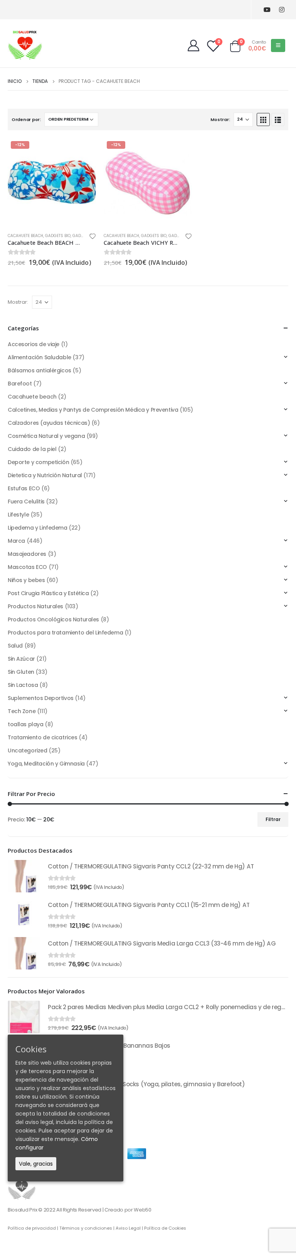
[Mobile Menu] (278, 45)
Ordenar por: (26, 119)
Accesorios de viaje (33, 344)
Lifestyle (18, 514)
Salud (15, 646)
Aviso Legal (128, 1228)
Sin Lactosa (23, 685)
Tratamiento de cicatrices (42, 737)
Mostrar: (220, 119)
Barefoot (20, 383)
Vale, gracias (36, 1164)
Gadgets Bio (58, 236)
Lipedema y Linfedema (37, 528)
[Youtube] (267, 10)
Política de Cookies (165, 1228)
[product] (24, 876)
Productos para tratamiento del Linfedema (65, 632)
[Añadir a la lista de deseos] (92, 237)
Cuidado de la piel (32, 449)
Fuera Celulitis (26, 501)
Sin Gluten (21, 672)
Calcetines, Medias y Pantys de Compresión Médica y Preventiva (93, 410)
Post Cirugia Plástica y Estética (48, 593)
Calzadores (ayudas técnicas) (49, 423)
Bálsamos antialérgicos (39, 370)
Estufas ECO (24, 488)
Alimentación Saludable (39, 357)
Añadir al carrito (83, 151)
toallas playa (26, 724)
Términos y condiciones (85, 1228)
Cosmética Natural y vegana (46, 436)
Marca (16, 541)
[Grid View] (263, 119)
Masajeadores (27, 554)
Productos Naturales (35, 606)
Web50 (142, 1209)
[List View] (277, 119)
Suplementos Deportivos (41, 698)
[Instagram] (281, 10)
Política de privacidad (32, 1228)
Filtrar (273, 819)
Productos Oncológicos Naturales (53, 619)
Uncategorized (27, 750)
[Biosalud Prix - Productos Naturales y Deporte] (25, 45)
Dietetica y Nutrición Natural (45, 475)
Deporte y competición (38, 462)
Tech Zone (21, 711)
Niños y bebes (26, 580)
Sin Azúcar (21, 659)
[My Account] (193, 45)
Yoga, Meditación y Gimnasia (46, 763)
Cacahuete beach (25, 236)
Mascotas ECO (27, 567)
